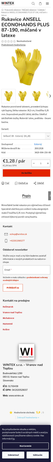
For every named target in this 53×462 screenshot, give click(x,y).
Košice (6, 329)
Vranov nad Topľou (12, 312)
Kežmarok (8, 306)
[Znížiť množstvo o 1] (34, 163)
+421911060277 (17, 240)
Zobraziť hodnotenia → (28, 417)
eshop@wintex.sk (18, 234)
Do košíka (26, 173)
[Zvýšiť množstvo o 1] (48, 163)
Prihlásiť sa (13, 287)
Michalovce (8, 318)
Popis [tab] (26, 195)
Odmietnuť (13, 455)
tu (13, 438)
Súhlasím (37, 455)
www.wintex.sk (16, 395)
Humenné (8, 323)
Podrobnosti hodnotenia (13, 44)
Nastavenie (25, 446)
